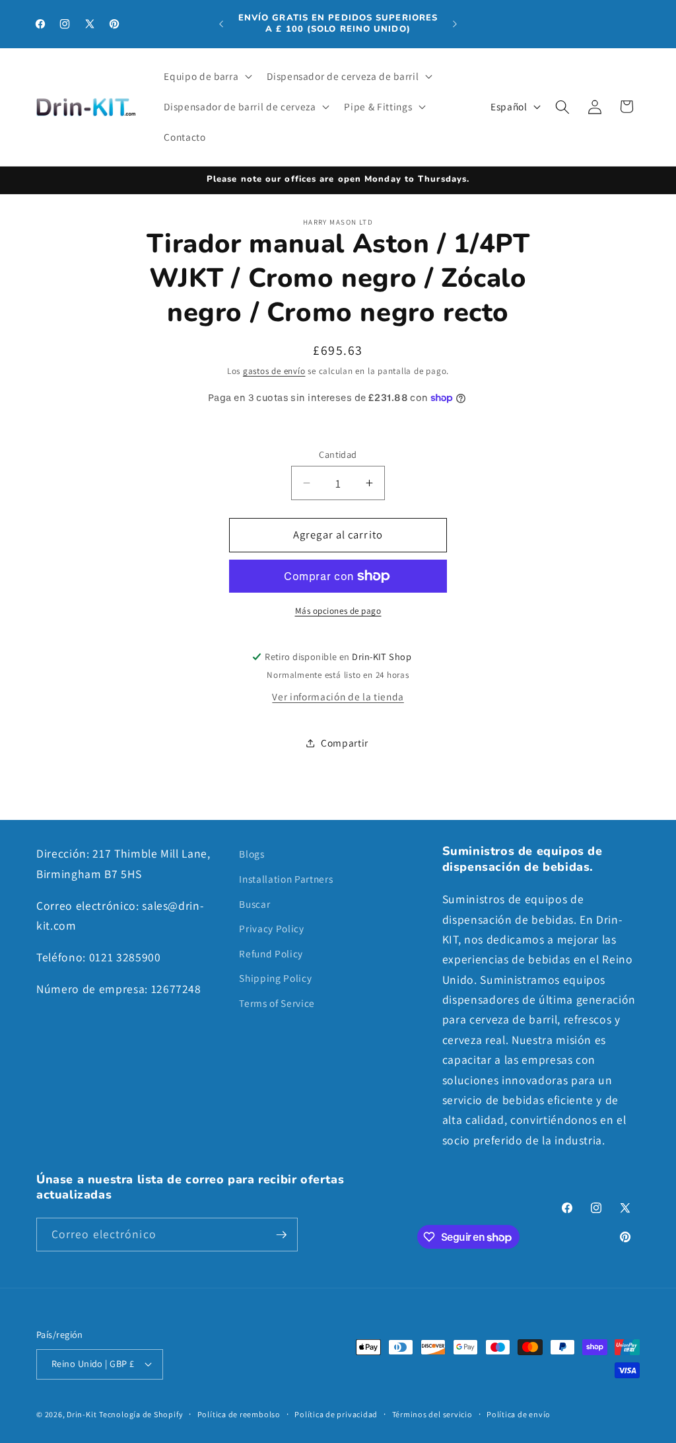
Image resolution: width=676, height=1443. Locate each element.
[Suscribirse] (281, 1235)
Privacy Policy (271, 928)
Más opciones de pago (338, 610)
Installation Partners (286, 878)
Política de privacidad (336, 1414)
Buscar (254, 903)
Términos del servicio (432, 1414)
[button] (206, 76)
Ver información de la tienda (337, 696)
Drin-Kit (81, 1414)
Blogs (251, 853)
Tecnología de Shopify (141, 1414)
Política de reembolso (239, 1414)
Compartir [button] (344, 742)
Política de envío (519, 1414)
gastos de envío (274, 371)
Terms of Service (277, 1003)
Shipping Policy (275, 977)
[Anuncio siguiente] (454, 24)
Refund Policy (271, 953)
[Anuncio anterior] (221, 24)
